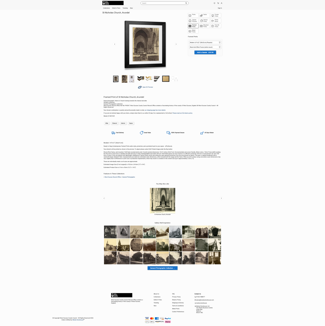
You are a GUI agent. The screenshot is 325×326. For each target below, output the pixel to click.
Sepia (131, 123)
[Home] (113, 4)
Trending (125, 8)
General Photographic (128, 177)
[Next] (176, 44)
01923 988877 (200, 297)
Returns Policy (176, 300)
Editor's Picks (116, 8)
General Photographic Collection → (162, 268)
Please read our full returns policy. (182, 113)
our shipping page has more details (155, 110)
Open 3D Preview (147, 87)
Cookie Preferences (178, 311)
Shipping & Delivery (178, 303)
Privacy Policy (176, 297)
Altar (106, 123)
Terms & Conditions (178, 306)
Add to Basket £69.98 (205, 52)
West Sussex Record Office (113, 177)
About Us (156, 294)
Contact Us (197, 294)
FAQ (173, 294)
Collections (106, 8)
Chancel (114, 123)
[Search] (186, 3)
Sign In (220, 8)
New (131, 8)
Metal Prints (175, 309)
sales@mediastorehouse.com (205, 300)
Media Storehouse (78, 320)
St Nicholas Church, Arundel (162, 214)
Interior (123, 123)
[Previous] (114, 44)
